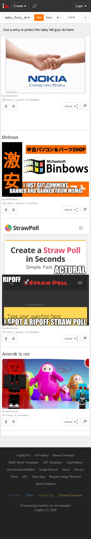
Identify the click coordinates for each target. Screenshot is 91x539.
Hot (39, 17)
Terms (14, 476)
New (49, 17)
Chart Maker (74, 462)
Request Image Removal (65, 476)
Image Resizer (48, 469)
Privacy (79, 469)
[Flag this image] (85, 106)
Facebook (15, 495)
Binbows (10, 137)
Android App (46, 495)
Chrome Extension (70, 495)
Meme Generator (63, 455)
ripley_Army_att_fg (18, 17)
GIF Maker (42, 455)
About (66, 469)
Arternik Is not (16, 354)
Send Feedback (46, 483)
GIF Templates (52, 462)
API (25, 476)
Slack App (38, 476)
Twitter (30, 495)
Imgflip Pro (23, 455)
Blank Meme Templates (24, 462)
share (68, 106)
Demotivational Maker (21, 469)
